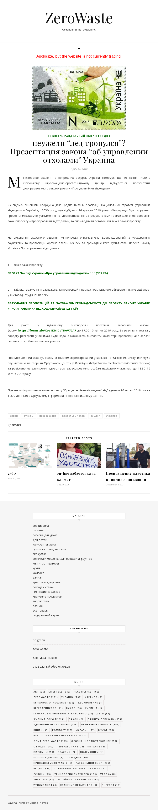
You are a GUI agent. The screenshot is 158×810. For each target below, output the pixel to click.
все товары (40, 610)
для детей (40, 540)
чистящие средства (46, 591)
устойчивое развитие (78, 779)
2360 (12, 473)
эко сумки (39, 554)
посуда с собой (43, 587)
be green (55, 136)
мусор (106, 730)
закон (14, 415)
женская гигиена (44, 544)
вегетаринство (48, 708)
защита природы (105, 719)
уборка (108, 774)
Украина (111, 415)
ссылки (95, 415)
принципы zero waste (53, 762)
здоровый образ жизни (56, 724)
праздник (77, 757)
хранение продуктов (47, 596)
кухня (36, 568)
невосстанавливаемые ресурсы (61, 735)
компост (38, 573)
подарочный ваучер (47, 615)
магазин (85, 730)
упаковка (44, 779)
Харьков (94, 697)
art (39, 691)
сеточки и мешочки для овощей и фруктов (62, 558)
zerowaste (46, 697)
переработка (47, 415)
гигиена (38, 530)
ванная (37, 577)
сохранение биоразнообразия (80, 768)
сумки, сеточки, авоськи (49, 549)
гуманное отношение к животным (63, 713)
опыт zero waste (51, 741)
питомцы (44, 751)
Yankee (16, 424)
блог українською (45, 658)
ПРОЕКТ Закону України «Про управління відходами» (58, 273)
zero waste (40, 649)
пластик (67, 751)
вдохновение (90, 702)
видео (74, 708)
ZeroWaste (79, 17)
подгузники (92, 751)
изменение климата (100, 724)
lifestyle (60, 691)
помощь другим (49, 757)
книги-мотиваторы (46, 563)
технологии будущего (75, 774)
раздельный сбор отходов (87, 136)
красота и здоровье (47, 582)
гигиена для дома (45, 535)
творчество (41, 601)
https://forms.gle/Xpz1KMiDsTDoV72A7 (47, 330)
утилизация (45, 785)
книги (41, 730)
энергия (111, 785)
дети (103, 713)
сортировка (41, 525)
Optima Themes (38, 802)
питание (97, 746)
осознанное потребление (95, 741)
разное (38, 606)
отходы (28, 415)
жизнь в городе (50, 719)
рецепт (42, 768)
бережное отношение (54, 702)
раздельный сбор (73, 415)
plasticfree (86, 691)
